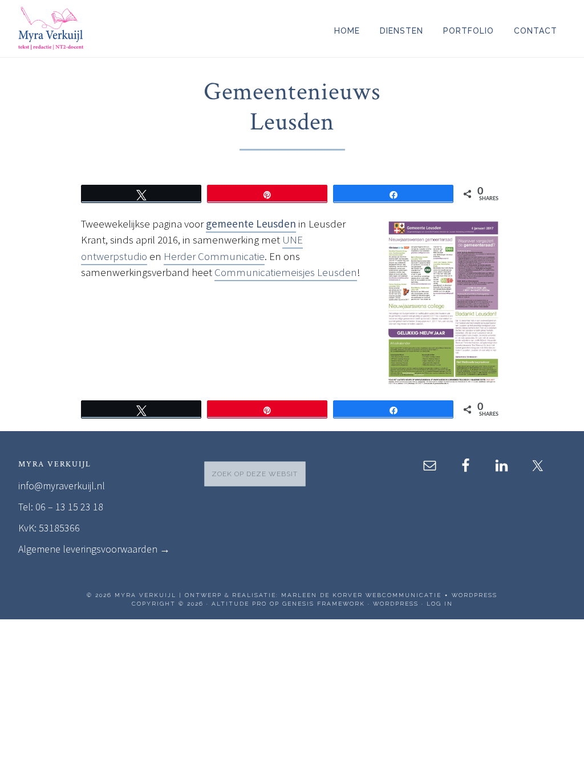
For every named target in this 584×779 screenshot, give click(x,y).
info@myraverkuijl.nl (61, 485)
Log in (440, 604)
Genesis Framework (323, 604)
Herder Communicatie (214, 256)
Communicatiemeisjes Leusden (285, 272)
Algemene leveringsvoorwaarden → (94, 548)
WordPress (396, 604)
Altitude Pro (239, 604)
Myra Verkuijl (121, 28)
